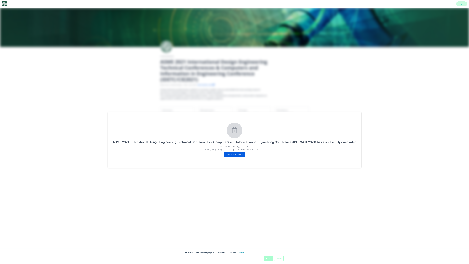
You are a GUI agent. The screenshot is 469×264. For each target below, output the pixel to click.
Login (461, 4)
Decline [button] (279, 258)
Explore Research (234, 154)
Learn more (241, 253)
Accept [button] (268, 258)
